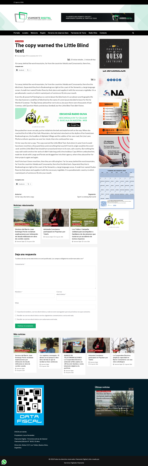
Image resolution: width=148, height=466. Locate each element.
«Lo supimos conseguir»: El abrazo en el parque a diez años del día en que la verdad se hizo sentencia (113, 398)
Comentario (20, 264)
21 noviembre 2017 (33, 56)
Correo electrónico (61, 293)
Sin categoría (19, 41)
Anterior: (24, 195)
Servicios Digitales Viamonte (74, 463)
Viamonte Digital (21, 56)
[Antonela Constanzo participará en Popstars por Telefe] (55, 218)
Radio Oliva (93, 33)
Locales (25, 33)
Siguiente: (86, 195)
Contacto (103, 33)
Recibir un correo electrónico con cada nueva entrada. (37, 319)
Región (43, 33)
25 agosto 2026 (31, 241)
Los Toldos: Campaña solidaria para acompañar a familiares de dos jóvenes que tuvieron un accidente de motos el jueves (84, 234)
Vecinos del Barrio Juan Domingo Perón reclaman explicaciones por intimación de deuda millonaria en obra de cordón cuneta (26, 234)
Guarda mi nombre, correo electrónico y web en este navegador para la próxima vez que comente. (53, 312)
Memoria (34, 33)
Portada (17, 33)
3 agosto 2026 (128, 364)
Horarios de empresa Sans (58, 33)
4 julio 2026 (87, 241)
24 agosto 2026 (59, 237)
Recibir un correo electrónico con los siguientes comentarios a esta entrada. (45, 315)
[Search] (133, 33)
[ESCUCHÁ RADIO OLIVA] (55, 118)
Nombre (18, 292)
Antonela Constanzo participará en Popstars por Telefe (54, 231)
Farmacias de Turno (78, 33)
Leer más (98, 414)
